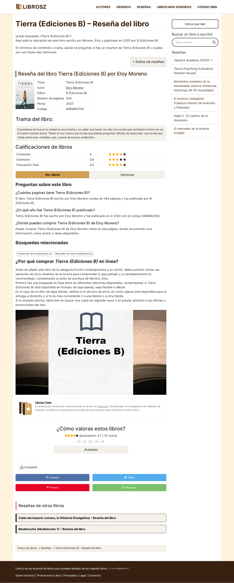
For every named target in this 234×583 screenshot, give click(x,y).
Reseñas (144, 7)
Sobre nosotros (25, 575)
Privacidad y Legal (74, 575)
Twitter (130, 477)
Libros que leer (195, 24)
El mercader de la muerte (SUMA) (191, 131)
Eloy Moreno (75, 87)
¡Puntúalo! (91, 449)
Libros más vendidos (174, 7)
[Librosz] (31, 7)
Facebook (53, 477)
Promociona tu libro (49, 575)
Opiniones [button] (127, 175)
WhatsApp (130, 487)
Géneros (123, 7)
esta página (109, 229)
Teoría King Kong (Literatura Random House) (193, 71)
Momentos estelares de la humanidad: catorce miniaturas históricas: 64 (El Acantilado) (195, 86)
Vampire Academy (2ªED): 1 (193, 60)
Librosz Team (43, 402)
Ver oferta (52, 175)
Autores (103, 7)
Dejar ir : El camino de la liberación (191, 118)
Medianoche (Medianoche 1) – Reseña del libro (51, 529)
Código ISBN (207, 7)
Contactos (94, 575)
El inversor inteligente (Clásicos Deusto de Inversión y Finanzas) (194, 103)
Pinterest (54, 487)
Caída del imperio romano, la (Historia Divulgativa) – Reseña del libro (67, 518)
